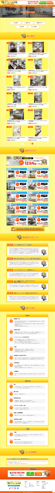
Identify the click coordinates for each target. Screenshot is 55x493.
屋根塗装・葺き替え (31, 486)
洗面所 (25, 486)
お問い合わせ (43, 488)
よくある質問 (34, 26)
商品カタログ (28, 22)
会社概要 (47, 5)
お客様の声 (38, 485)
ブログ (41, 5)
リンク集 (43, 485)
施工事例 (16, 22)
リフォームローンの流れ (33, 5)
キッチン (26, 484)
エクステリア (26, 487)
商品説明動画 (24, 5)
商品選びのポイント (40, 22)
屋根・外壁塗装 (31, 485)
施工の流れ (22, 26)
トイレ (25, 485)
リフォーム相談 (44, 484)
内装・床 (30, 484)
